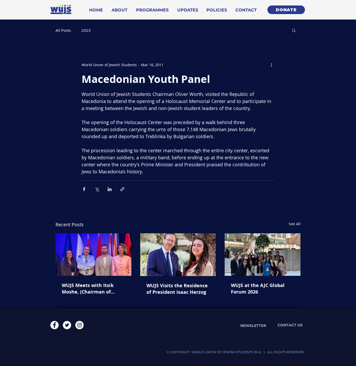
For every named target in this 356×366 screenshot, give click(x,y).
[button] (293, 30)
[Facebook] (54, 325)
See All (294, 223)
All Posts (63, 30)
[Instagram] (79, 325)
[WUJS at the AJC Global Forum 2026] (262, 254)
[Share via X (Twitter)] (96, 189)
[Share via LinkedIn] (109, 189)
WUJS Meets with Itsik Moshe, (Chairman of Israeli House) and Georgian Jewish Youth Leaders (88, 288)
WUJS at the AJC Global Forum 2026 (258, 288)
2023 (86, 30)
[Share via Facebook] (84, 189)
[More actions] (271, 65)
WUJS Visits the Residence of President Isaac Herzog (177, 288)
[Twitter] (67, 325)
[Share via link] (122, 189)
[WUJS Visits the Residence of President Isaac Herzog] (178, 254)
